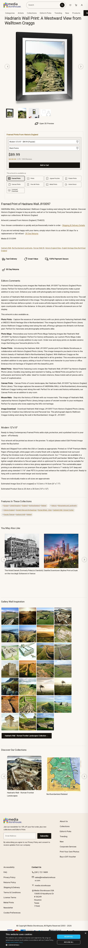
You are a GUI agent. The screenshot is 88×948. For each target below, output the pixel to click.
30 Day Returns (31, 233)
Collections (32, 13)
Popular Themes (9, 514)
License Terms (10, 897)
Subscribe (44, 836)
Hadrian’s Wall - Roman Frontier (63, 510)
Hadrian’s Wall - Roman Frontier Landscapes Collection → (26, 736)
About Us (64, 821)
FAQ (5, 872)
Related (43, 505)
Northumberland (34, 505)
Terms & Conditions (12, 892)
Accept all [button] (68, 937)
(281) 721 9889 (41, 872)
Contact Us (36, 867)
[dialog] (44, 939)
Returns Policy (10, 882)
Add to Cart (44, 165)
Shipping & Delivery (12, 887)
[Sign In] (81, 5)
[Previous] (7, 66)
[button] (30, 945)
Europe (6, 505)
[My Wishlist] (70, 5)
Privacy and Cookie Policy (14, 942)
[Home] (14, 5)
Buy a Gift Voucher (68, 857)
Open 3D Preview (46, 123)
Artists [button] (21, 13)
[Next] (80, 66)
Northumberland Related (57, 794)
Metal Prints (9, 902)
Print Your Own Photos (69, 851)
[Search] (62, 5)
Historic (54, 505)
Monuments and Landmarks (67, 505)
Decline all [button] (68, 942)
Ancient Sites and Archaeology (26, 510)
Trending (58, 13)
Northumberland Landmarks (22, 248)
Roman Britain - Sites (45, 510)
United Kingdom (15, 505)
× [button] (85, 933)
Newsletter (8, 908)
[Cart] (76, 5)
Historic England (9, 510)
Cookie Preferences (12, 913)
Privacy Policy (9, 877)
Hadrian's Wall (6, 248)
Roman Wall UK (38, 248)
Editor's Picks (45, 13)
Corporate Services (68, 846)
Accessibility (9, 867)
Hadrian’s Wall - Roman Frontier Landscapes (20, 794)
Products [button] (76, 13)
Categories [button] (10, 13)
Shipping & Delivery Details (73, 225)
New (67, 13)
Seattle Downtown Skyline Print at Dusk (61, 570)
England (25, 505)
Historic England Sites (53, 248)
